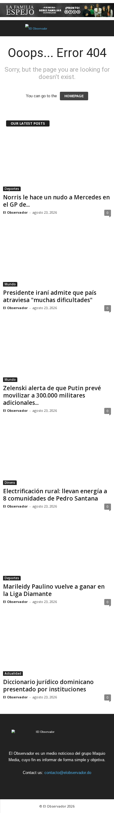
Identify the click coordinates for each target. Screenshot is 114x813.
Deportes (12, 189)
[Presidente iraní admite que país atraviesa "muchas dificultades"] (57, 258)
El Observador (15, 212)
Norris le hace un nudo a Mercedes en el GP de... (56, 201)
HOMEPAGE (74, 96)
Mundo (10, 284)
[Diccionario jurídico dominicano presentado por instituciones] (57, 647)
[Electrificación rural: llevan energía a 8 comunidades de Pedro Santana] (57, 456)
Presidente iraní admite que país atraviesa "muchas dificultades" (49, 296)
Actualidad (13, 673)
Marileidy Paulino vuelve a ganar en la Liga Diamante (54, 590)
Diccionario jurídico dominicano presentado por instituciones (48, 685)
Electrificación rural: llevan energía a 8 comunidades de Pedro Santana (55, 494)
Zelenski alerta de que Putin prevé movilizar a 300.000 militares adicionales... (52, 395)
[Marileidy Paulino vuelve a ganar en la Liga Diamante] (57, 551)
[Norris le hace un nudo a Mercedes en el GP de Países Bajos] (57, 162)
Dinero (10, 482)
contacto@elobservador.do (67, 772)
